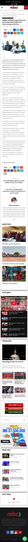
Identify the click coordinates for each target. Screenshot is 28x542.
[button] (24, 538)
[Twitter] (12, 532)
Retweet (13, 502)
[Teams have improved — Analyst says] (5, 471)
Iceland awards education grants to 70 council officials (17, 478)
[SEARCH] (24, 419)
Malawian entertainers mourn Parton (17, 454)
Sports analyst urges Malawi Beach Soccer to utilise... (7, 382)
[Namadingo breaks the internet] (14, 352)
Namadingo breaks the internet (12, 361)
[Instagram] (16, 532)
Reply (9, 502)
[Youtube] (20, 532)
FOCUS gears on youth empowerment (11, 244)
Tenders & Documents (15, 1)
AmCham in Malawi (14, 462)
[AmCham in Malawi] (5, 463)
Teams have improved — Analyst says (16, 470)
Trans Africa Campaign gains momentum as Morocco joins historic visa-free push (14, 191)
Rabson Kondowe (7, 26)
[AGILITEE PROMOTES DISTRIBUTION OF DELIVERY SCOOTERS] (8, 390)
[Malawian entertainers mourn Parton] (5, 455)
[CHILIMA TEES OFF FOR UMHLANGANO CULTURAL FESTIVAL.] (20, 375)
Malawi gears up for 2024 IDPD (9, 283)
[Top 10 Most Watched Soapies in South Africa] (20, 390)
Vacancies (8, 1)
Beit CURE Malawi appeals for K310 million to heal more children (14, 182)
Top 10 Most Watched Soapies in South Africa (20, 395)
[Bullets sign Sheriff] (5, 487)
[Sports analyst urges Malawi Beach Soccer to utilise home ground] (8, 375)
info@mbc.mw (16, 528)
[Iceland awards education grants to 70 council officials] (5, 479)
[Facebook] (8, 532)
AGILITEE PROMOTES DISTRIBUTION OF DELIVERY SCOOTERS (7, 396)
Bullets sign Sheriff (14, 485)
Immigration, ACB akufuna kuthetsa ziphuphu (13, 264)
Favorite (18, 502)
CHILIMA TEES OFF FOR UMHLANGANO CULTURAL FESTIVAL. (19, 382)
